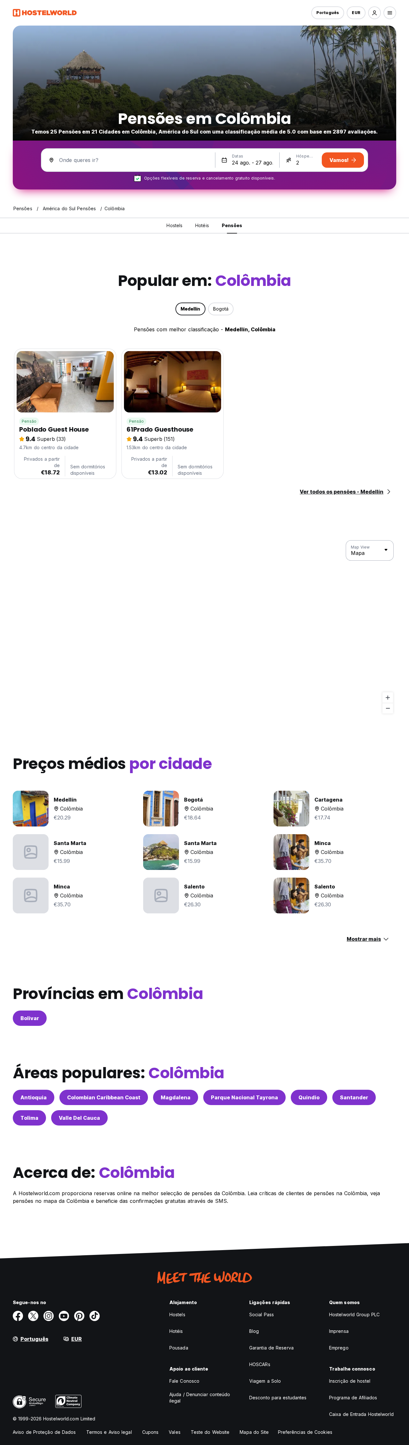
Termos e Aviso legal (109, 1432)
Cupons (150, 1432)
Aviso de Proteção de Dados (44, 1432)
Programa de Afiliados (353, 1397)
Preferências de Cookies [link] (305, 1432)
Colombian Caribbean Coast (103, 1097)
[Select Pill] (374, 12)
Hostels (177, 1314)
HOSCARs (259, 1364)
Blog (254, 1331)
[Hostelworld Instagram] (48, 1316)
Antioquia (33, 1097)
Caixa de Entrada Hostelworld (361, 1414)
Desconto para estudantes (277, 1397)
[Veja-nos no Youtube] (64, 1316)
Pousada (178, 1347)
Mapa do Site (254, 1432)
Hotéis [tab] (202, 225)
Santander (354, 1097)
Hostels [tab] (174, 225)
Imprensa (339, 1331)
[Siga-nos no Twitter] (33, 1316)
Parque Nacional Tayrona (244, 1097)
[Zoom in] (387, 697)
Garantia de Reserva (271, 1347)
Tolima (29, 1118)
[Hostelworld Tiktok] (94, 1316)
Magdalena (175, 1097)
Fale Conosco (184, 1381)
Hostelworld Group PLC (354, 1314)
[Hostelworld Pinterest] (79, 1316)
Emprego (339, 1347)
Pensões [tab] (232, 225)
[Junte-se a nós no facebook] (18, 1316)
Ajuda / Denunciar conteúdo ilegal (199, 1397)
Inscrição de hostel (349, 1381)
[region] (204, 627)
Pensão (29, 421)
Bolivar (29, 1018)
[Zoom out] (387, 708)
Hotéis (176, 1331)
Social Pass (261, 1314)
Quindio (309, 1097)
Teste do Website (210, 1432)
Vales (175, 1432)
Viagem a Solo (265, 1381)
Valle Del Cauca (79, 1118)
